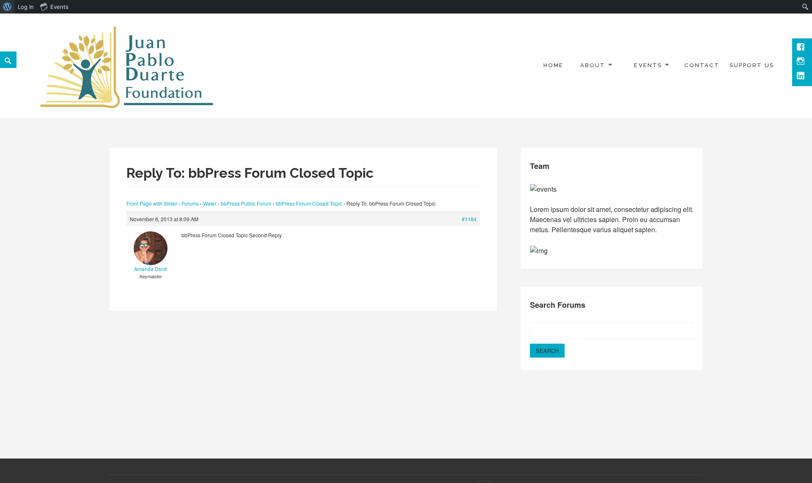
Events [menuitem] (59, 6)
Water (210, 203)
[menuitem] (7, 7)
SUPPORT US (752, 65)
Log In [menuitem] (26, 6)
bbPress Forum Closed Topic (309, 203)
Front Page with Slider (151, 203)
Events (648, 65)
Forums (190, 203)
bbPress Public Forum (246, 203)
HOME (553, 65)
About (593, 65)
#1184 (469, 219)
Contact (701, 65)
